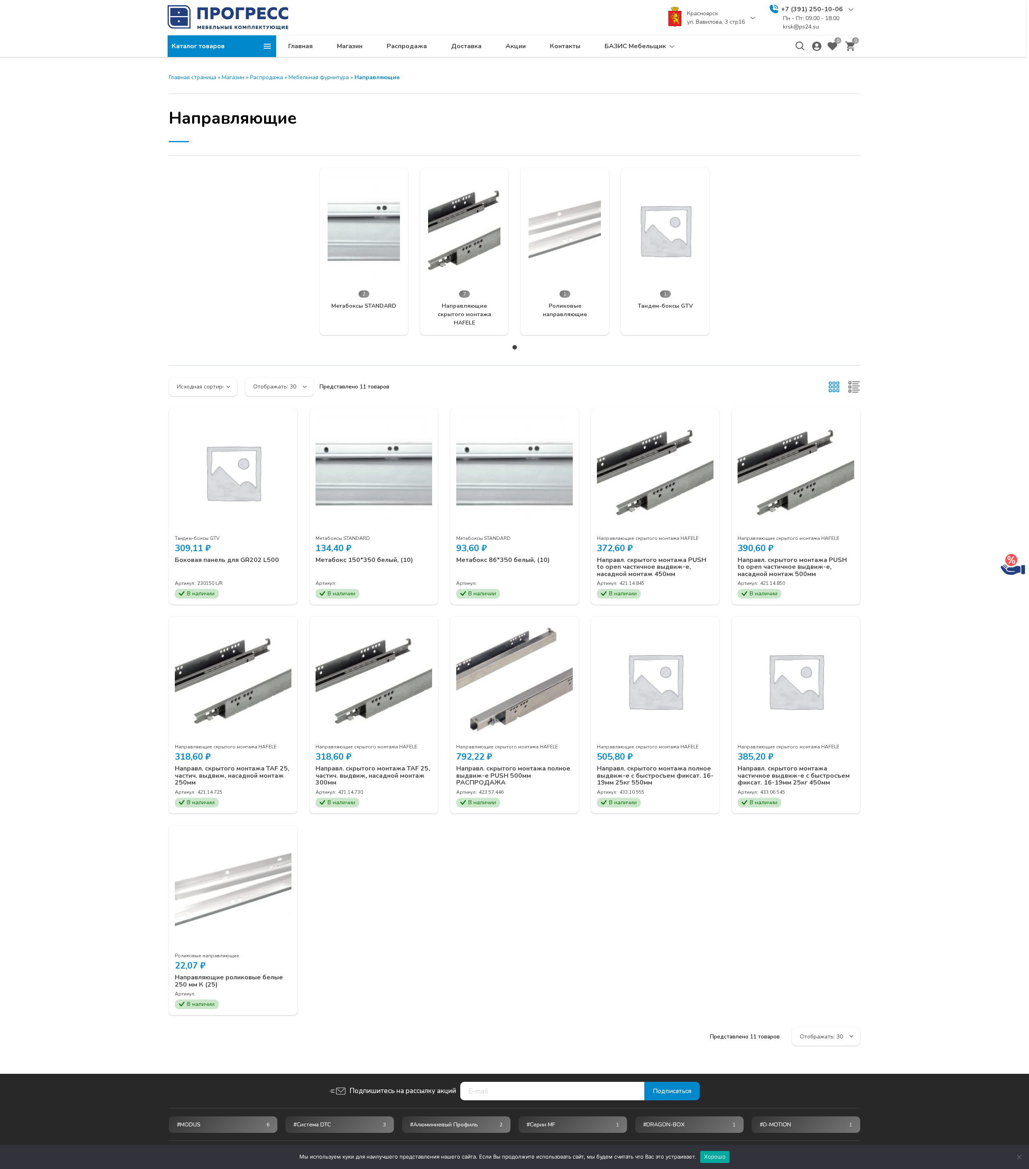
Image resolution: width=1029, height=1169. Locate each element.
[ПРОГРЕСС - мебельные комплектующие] (228, 17)
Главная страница (192, 77)
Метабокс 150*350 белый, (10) (364, 560)
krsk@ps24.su (801, 27)
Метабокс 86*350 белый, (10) (503, 560)
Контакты (565, 46)
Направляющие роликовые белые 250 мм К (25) (229, 981)
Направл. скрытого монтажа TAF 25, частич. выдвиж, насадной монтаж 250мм (232, 776)
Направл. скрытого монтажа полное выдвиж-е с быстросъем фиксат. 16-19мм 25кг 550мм (655, 776)
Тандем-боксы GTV (197, 538)
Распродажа (407, 46)
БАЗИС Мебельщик (635, 46)
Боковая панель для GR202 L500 (227, 560)
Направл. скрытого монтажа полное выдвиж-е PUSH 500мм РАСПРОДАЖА (513, 776)
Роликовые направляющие (207, 955)
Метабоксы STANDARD (343, 538)
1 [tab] (514, 347)
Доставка (466, 46)
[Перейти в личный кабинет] (817, 46)
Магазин (350, 46)
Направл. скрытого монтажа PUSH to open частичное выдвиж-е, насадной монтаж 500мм (792, 567)
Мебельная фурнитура (319, 77)
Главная (300, 46)
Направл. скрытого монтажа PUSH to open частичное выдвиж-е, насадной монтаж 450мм (651, 567)
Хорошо (715, 1156)
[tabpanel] (364, 251)
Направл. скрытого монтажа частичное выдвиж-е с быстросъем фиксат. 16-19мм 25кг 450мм (794, 776)
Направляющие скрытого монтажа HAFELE (648, 538)
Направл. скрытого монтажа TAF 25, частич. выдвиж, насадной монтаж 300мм (373, 776)
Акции (516, 46)
